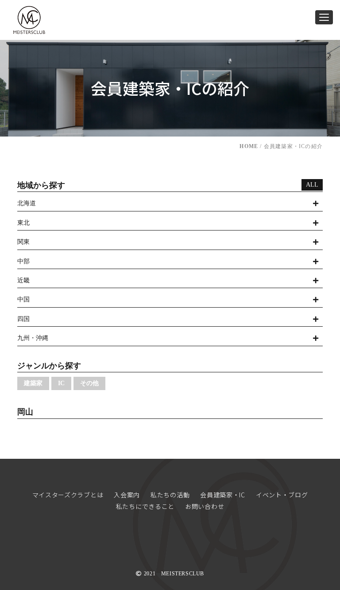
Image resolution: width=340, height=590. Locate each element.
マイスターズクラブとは (68, 494)
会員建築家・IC (222, 494)
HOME (249, 146)
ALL (312, 184)
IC (61, 383)
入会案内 (127, 494)
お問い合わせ (204, 506)
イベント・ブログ (282, 494)
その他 (89, 383)
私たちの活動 (170, 494)
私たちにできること (145, 506)
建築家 (33, 383)
